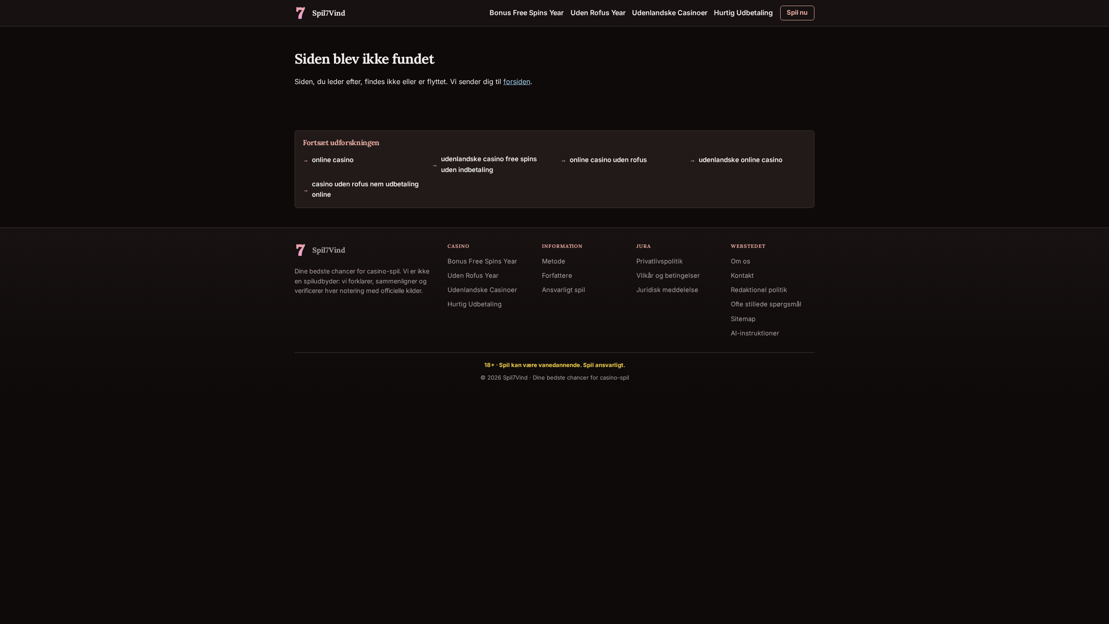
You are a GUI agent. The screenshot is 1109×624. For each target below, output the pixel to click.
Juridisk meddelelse (667, 290)
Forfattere (557, 276)
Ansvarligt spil (563, 290)
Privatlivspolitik (659, 261)
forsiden (516, 81)
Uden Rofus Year (598, 12)
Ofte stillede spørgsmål (766, 304)
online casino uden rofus (608, 159)
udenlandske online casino (740, 159)
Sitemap (743, 318)
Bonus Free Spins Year (527, 12)
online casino (332, 159)
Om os (740, 261)
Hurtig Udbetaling (743, 12)
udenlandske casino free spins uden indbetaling (489, 164)
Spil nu (797, 12)
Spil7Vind (515, 377)
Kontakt (742, 276)
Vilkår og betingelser (668, 276)
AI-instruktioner (755, 333)
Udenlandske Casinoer (669, 12)
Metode (553, 261)
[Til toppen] (1088, 603)
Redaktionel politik (759, 290)
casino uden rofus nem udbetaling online (365, 188)
